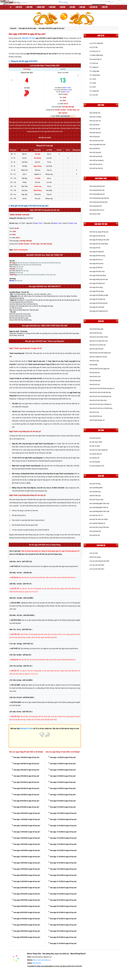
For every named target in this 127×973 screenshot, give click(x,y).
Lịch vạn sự (93, 7)
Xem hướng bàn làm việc (97, 190)
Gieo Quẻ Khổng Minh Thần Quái (99, 503)
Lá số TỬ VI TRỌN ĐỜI (96, 43)
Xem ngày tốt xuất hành (97, 307)
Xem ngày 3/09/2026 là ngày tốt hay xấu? (26, 770)
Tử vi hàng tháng (95, 75)
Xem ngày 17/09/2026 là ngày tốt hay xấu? (26, 857)
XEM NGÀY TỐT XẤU (28, 38)
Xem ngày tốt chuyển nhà (97, 299)
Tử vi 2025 (93, 79)
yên (58, 954)
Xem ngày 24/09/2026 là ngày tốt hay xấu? (26, 900)
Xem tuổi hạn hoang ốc (97, 160)
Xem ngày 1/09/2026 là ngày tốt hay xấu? (26, 757)
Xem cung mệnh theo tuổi (97, 144)
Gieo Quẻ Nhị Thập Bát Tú (97, 523)
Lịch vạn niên (94, 553)
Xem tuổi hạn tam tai (96, 164)
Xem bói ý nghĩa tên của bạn (98, 357)
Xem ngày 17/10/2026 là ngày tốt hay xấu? (63, 857)
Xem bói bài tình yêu (96, 333)
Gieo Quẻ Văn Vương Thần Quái (99, 527)
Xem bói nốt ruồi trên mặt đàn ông (100, 392)
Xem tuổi (29, 7)
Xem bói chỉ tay (94, 412)
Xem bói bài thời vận (96, 416)
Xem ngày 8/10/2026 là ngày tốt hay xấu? (63, 801)
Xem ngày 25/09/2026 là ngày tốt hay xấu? (26, 906)
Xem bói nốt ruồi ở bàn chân (98, 400)
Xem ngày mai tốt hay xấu (97, 236)
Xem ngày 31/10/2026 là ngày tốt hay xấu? (63, 943)
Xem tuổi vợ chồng (95, 117)
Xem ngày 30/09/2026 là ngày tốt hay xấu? (26, 937)
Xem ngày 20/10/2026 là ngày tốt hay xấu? (63, 875)
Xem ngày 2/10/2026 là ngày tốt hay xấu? (63, 763)
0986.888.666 (37, 963)
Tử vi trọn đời (94, 95)
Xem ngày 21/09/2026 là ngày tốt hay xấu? (26, 881)
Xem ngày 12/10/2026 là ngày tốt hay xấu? (63, 825)
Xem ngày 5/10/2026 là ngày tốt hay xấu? (63, 782)
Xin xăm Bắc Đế (94, 458)
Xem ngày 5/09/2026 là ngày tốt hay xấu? (26, 782)
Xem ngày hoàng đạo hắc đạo (99, 279)
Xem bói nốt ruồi (95, 384)
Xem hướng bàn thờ (96, 206)
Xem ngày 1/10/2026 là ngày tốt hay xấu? (63, 757)
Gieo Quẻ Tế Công (95, 484)
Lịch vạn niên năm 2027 (97, 569)
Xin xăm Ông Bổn (95, 462)
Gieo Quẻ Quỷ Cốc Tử (96, 515)
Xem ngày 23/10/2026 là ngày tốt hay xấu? (63, 894)
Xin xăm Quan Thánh (96, 442)
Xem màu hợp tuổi (95, 133)
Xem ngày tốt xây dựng (97, 291)
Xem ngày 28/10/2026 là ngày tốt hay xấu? (63, 925)
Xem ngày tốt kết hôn (96, 267)
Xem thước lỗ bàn (95, 214)
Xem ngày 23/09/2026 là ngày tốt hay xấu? (26, 894)
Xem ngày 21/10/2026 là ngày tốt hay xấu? (63, 881)
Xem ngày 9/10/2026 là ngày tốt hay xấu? (63, 807)
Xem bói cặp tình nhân (96, 349)
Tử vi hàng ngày (94, 71)
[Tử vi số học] (10, 7)
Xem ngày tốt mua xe (96, 259)
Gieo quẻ (82, 7)
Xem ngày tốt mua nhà (96, 263)
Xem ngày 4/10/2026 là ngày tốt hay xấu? (63, 776)
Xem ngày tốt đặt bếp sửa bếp (99, 295)
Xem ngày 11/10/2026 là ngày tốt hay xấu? (63, 819)
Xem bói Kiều (93, 365)
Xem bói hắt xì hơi (95, 376)
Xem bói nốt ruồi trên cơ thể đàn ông (101, 408)
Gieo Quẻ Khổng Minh (96, 488)
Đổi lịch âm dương (95, 557)
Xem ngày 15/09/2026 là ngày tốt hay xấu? (26, 844)
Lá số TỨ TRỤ (94, 47)
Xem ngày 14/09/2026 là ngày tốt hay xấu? (26, 838)
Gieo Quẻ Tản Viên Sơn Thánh (99, 519)
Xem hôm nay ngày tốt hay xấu (99, 232)
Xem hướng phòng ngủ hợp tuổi (99, 198)
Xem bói (62, 7)
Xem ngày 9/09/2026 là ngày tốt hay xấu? (26, 807)
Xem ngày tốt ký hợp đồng (98, 275)
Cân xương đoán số (95, 59)
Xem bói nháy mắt (95, 380)
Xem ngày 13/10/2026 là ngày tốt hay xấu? (63, 832)
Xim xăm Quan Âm (95, 438)
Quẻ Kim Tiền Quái (95, 495)
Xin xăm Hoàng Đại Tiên (97, 466)
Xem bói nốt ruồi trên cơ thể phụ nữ (101, 404)
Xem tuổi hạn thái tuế (96, 168)
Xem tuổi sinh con (95, 121)
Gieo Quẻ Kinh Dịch (95, 531)
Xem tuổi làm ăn (94, 125)
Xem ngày (52, 7)
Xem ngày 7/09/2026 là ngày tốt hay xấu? (26, 794)
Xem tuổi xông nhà (95, 152)
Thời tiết (105, 7)
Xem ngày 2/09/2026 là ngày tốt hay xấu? (26, 763)
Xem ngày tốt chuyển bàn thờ (99, 311)
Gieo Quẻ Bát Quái (95, 491)
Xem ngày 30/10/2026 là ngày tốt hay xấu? (63, 937)
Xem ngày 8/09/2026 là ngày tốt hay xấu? (26, 801)
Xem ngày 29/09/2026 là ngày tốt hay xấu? (26, 931)
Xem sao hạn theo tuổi (97, 140)
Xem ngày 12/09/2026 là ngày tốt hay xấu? (26, 825)
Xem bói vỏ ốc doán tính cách (99, 341)
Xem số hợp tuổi (95, 136)
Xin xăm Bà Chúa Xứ (96, 454)
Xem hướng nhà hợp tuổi (97, 186)
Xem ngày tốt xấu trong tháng (99, 244)
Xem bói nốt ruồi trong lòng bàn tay (100, 396)
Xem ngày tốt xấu (95, 248)
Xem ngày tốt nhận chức (97, 271)
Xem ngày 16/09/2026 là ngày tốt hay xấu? (26, 850)
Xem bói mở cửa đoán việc (98, 345)
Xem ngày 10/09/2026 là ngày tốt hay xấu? (26, 813)
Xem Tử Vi (19, 7)
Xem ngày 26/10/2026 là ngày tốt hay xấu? (63, 912)
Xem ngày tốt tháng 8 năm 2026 (99, 240)
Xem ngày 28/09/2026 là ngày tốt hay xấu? (26, 925)
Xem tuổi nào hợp (95, 129)
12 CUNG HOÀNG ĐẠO (96, 55)
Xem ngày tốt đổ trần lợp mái (98, 303)
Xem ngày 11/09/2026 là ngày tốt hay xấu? (26, 819)
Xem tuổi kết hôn (95, 148)
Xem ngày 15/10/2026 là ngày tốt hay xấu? (63, 844)
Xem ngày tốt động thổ (97, 252)
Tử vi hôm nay (94, 63)
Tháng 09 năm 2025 (27, 72)
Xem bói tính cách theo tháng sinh (100, 353)
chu (55, 954)
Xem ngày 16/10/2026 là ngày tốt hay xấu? (63, 850)
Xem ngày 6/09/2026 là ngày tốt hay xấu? (26, 788)
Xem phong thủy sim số (97, 210)
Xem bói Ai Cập (94, 361)
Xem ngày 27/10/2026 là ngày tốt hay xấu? (63, 919)
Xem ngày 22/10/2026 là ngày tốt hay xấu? (63, 888)
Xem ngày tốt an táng (96, 287)
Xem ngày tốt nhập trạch (97, 283)
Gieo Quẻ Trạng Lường (96, 499)
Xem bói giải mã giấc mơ (97, 420)
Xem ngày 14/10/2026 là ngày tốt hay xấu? (63, 838)
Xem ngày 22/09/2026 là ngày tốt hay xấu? (26, 888)
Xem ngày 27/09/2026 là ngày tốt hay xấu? (26, 919)
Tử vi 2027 (93, 87)
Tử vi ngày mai (94, 67)
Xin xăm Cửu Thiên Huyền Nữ (98, 450)
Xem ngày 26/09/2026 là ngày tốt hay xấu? (26, 912)
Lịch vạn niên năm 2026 (97, 565)
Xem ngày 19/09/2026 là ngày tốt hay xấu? (26, 869)
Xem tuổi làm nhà (95, 113)
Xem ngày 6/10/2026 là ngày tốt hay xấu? (63, 788)
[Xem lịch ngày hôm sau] (78, 75)
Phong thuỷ (41, 7)
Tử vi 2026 (93, 83)
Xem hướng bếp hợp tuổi (97, 194)
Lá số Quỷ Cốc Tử (95, 51)
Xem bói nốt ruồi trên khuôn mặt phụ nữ (102, 388)
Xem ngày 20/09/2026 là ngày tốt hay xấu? (26, 875)
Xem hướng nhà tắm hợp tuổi (98, 202)
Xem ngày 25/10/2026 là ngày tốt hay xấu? (63, 906)
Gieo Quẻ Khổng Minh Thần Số (99, 507)
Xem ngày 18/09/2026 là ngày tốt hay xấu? (26, 863)
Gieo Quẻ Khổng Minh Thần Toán (99, 511)
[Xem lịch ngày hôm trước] (12, 80)
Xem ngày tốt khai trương (97, 255)
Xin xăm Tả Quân (95, 446)
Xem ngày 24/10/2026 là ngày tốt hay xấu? (63, 900)
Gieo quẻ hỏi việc (95, 535)
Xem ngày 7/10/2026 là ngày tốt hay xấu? (63, 794)
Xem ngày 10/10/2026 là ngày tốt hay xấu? (63, 813)
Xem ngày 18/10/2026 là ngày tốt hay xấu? (63, 863)
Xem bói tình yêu (95, 372)
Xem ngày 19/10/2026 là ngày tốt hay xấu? (63, 869)
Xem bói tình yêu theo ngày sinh (99, 368)
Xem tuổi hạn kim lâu (96, 156)
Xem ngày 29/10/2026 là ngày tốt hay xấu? (63, 931)
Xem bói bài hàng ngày (96, 329)
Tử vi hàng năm (94, 91)
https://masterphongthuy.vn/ (42, 960)
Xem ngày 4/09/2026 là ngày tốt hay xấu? (26, 776)
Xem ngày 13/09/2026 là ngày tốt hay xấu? (26, 832)
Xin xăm (72, 7)
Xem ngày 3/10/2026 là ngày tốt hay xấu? (63, 770)
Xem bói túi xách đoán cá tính (99, 337)
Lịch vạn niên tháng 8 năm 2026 (99, 561)
